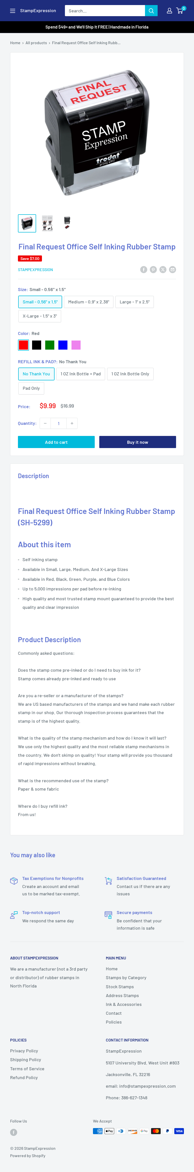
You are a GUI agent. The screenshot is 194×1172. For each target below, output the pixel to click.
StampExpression (35, 269)
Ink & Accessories (124, 1004)
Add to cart (56, 442)
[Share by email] (172, 269)
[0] (180, 11)
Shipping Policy (25, 1059)
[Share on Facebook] (143, 269)
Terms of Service (27, 1068)
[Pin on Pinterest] (153, 269)
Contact (114, 1013)
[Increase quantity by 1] (72, 423)
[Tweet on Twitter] (162, 269)
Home (15, 42)
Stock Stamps (120, 986)
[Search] (151, 10)
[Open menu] (12, 11)
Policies (114, 1022)
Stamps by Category (126, 977)
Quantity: (27, 423)
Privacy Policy (24, 1050)
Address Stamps (122, 995)
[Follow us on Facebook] (13, 1132)
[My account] (169, 10)
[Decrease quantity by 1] (45, 423)
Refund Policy (24, 1077)
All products (36, 42)
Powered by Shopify (27, 1155)
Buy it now (137, 442)
